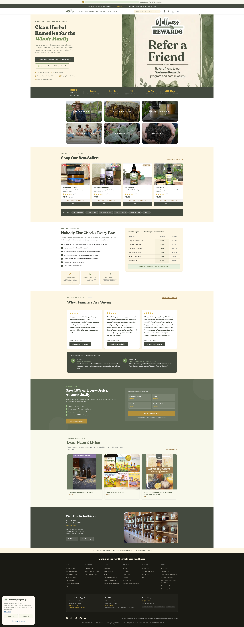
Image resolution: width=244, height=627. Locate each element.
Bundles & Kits (70, 588)
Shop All (80, 11)
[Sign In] (168, 11)
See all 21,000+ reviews (169, 305)
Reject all (11, 616)
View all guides (171, 457)
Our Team (126, 579)
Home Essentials (71, 585)
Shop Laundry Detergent (80, 352)
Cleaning (146, 220)
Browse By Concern (91, 11)
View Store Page (87, 546)
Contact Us (145, 576)
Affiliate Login (127, 588)
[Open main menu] (178, 11)
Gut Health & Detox (105, 220)
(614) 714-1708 (73, 613)
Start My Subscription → (76, 429)
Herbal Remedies (78, 220)
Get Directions (72, 546)
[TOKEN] (176, 626)
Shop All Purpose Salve (154, 352)
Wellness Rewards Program (131, 591)
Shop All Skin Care (71, 582)
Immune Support (91, 220)
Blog (109, 11)
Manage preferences (18, 621)
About (115, 11)
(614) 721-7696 (71, 533)
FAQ (143, 585)
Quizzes (102, 11)
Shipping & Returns (148, 579)
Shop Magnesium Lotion (118, 352)
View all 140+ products (175, 167)
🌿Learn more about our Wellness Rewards (52, 73)
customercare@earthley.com (77, 615)
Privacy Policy (165, 576)
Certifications (127, 582)
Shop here (120, 6)
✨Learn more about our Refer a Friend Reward (53, 67)
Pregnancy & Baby (121, 220)
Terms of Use (165, 579)
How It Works (89, 576)
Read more (7, 611)
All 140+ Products (71, 576)
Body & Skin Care (135, 220)
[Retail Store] (164, 11)
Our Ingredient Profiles (111, 585)
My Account (145, 582)
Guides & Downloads (110, 588)
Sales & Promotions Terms (169, 582)
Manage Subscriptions (91, 582)
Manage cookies (166, 596)
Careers (125, 585)
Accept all (26, 616)
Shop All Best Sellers (72, 579)
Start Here (107, 576)
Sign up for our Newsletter (112, 591)
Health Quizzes (108, 579)
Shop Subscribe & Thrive (92, 579)
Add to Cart (75, 211)
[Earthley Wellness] (69, 11)
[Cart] (173, 11)
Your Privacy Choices (167, 593)
